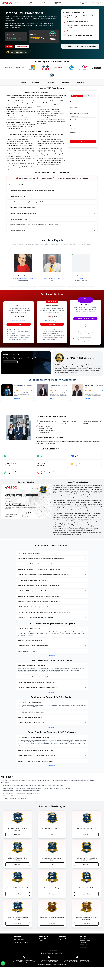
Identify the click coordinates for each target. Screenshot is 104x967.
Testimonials (50, 82)
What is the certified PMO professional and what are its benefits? (37, 564)
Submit (83, 141)
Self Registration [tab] (77, 96)
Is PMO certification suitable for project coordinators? (34, 607)
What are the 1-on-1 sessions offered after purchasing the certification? (39, 596)
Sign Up (99, 3)
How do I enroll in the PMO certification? (30, 702)
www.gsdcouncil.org (52, 950)
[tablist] (83, 95)
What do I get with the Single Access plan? (31, 717)
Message (73, 132)
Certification (79, 82)
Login (92, 3)
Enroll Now (9, 46)
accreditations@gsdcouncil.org (52, 953)
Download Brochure (22, 46)
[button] (71, 129)
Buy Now (18, 324)
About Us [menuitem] (43, 2)
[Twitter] (18, 942)
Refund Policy (74, 372)
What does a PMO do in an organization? (30, 640)
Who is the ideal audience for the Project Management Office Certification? (41, 558)
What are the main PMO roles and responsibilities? (33, 645)
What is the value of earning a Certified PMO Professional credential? (39, 601)
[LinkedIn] (15, 942)
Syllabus (23, 82)
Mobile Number (74, 125)
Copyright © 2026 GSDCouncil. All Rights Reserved (52, 964)
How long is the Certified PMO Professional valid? (33, 580)
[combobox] (83, 116)
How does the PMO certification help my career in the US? (35, 737)
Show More (52, 655)
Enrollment (35, 82)
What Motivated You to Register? (79, 113)
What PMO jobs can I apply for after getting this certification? (36, 750)
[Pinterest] (27, 942)
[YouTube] (25, 942)
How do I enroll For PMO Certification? (29, 553)
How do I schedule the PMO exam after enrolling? (33, 677)
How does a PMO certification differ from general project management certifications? (44, 612)
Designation (73, 119)
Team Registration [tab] (89, 96)
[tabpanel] (83, 121)
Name (72, 101)
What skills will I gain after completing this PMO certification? (36, 761)
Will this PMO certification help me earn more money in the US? (37, 755)
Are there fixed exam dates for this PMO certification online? (36, 682)
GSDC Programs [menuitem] (31, 2)
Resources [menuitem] (72, 3)
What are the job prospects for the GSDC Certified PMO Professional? (39, 569)
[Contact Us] (3, 963)
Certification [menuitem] (18, 3)
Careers (41, 940)
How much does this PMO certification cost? (31, 712)
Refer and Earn (19, 939)
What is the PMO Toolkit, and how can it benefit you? (34, 591)
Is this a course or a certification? (28, 651)
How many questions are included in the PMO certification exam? (37, 688)
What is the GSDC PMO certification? (29, 629)
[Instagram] (22, 942)
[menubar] (51, 3)
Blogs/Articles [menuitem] (84, 3)
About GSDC (42, 939)
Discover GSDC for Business (85, 318)
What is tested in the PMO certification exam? (31, 665)
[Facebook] (20, 942)
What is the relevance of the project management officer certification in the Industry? (43, 575)
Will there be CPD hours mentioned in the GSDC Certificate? (36, 617)
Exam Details (65, 82)
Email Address (74, 107)
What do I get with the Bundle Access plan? (31, 723)
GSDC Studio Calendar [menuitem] (57, 2)
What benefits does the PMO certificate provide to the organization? (38, 585)
